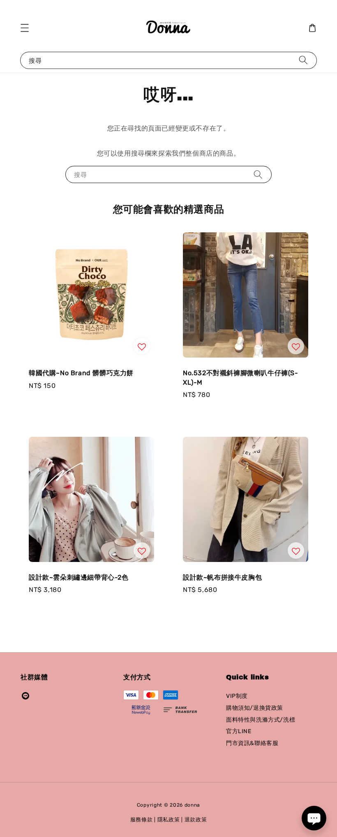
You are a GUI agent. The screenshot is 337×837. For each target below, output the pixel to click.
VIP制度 (237, 696)
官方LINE (239, 731)
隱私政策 (168, 819)
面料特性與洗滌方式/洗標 (260, 719)
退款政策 (196, 819)
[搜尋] (303, 60)
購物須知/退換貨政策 (254, 707)
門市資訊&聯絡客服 (252, 743)
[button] (25, 28)
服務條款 (141, 819)
